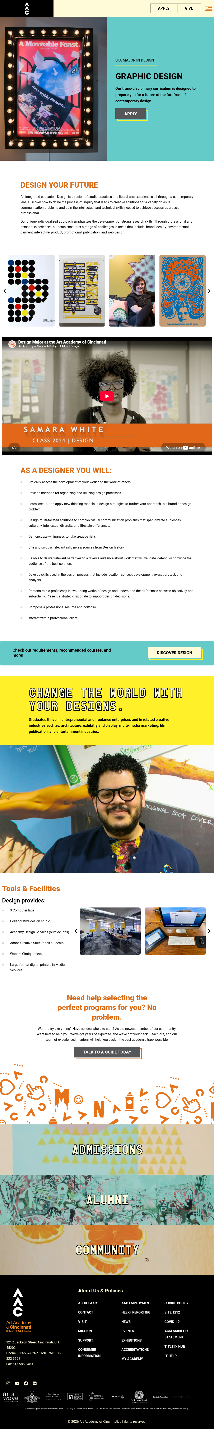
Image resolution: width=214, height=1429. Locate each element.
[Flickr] (35, 1383)
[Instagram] (8, 1383)
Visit (82, 1322)
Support (85, 1340)
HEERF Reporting (135, 1312)
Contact (85, 1312)
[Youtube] (17, 1383)
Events (127, 1331)
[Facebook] (26, 1383)
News (126, 1322)
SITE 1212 (172, 1312)
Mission (85, 1331)
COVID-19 (172, 1322)
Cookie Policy (176, 1303)
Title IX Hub (174, 1347)
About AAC (87, 1303)
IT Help (170, 1356)
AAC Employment (136, 1303)
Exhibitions (131, 1340)
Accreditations (135, 1350)
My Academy (132, 1359)
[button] (4, 290)
